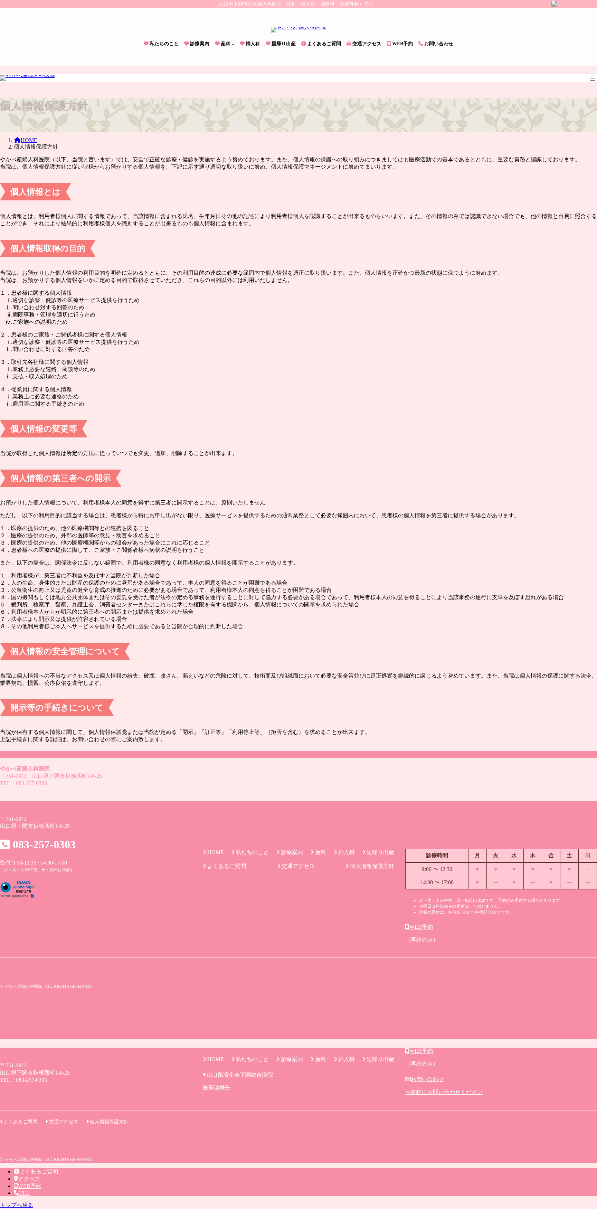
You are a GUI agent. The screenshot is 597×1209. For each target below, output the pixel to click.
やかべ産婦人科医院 (23, 986)
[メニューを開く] (593, 78)
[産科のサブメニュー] (232, 43)
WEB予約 (29, 1186)
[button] (501, 934)
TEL (24, 1193)
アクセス (29, 1179)
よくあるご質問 (38, 1171)
